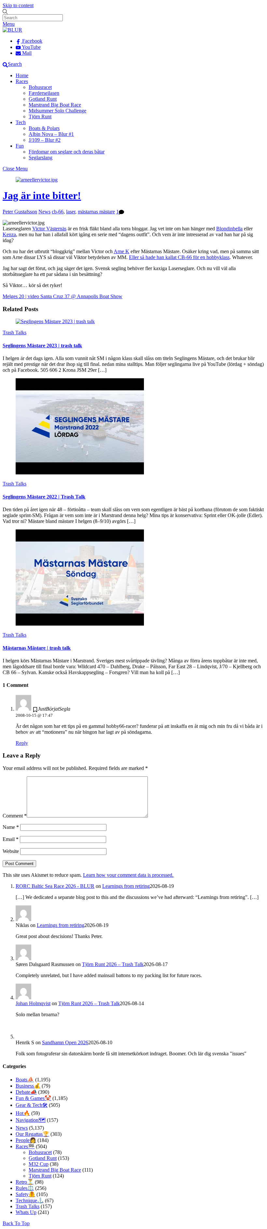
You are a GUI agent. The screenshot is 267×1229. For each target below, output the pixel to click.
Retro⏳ (25, 1182)
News (44, 211)
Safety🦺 (25, 1194)
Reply (22, 743)
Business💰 (28, 1086)
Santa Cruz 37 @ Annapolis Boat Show (80, 296)
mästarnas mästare (96, 211)
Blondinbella (229, 228)
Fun (20, 146)
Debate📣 (26, 1092)
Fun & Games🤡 (33, 1098)
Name (11, 827)
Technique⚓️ (30, 1200)
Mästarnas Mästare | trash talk (37, 648)
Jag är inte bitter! (42, 195)
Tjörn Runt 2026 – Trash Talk (113, 964)
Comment (15, 815)
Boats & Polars (44, 128)
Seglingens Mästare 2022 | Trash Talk (44, 496)
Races (22, 81)
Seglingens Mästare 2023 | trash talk (42, 345)
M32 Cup (39, 1164)
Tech (21, 122)
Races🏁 (25, 1146)
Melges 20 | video (21, 296)
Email (11, 839)
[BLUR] (12, 30)
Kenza (9, 234)
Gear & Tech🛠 (32, 1105)
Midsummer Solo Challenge (57, 110)
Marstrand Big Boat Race (55, 105)
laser (70, 211)
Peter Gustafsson (20, 211)
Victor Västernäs (49, 228)
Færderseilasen (44, 93)
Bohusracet (40, 87)
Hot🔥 (23, 1113)
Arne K (121, 251)
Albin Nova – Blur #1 (51, 134)
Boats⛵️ (25, 1079)
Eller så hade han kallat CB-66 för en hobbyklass (179, 257)
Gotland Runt (43, 99)
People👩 (26, 1140)
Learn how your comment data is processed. (128, 875)
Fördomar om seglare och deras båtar (67, 151)
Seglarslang (40, 157)
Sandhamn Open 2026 (65, 1042)
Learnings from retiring (126, 886)
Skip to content (18, 5)
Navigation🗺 (31, 1120)
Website (11, 851)
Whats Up (26, 1212)
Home (22, 75)
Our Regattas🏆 (32, 1134)
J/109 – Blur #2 (45, 140)
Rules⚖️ (25, 1188)
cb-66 (57, 211)
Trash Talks (14, 332)
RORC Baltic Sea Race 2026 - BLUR (55, 886)
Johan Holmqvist (33, 1003)
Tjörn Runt (40, 116)
